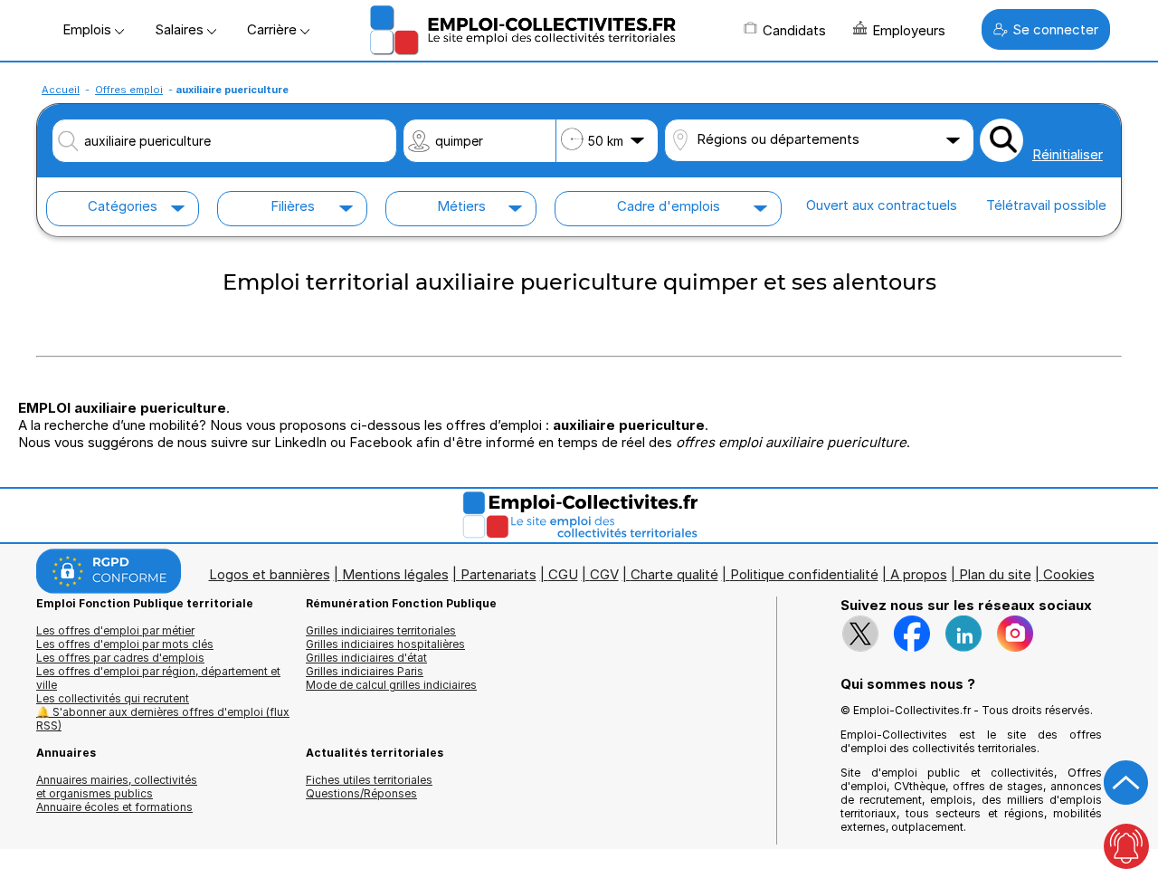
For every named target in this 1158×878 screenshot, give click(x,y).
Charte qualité (674, 574)
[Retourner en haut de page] (1126, 783)
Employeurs (908, 30)
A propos (918, 574)
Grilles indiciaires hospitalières (385, 644)
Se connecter (1055, 29)
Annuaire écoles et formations (114, 807)
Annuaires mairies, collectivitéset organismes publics (116, 786)
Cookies (1069, 574)
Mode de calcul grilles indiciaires (391, 685)
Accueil (61, 89)
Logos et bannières (269, 574)
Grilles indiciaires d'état (366, 657)
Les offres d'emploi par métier (115, 630)
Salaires (181, 29)
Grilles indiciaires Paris (364, 671)
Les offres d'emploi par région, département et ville (158, 678)
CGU (563, 574)
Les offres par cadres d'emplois (120, 657)
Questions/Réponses (361, 793)
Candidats (794, 30)
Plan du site (995, 574)
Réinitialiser (1067, 154)
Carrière (273, 29)
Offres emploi (129, 89)
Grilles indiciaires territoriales (381, 630)
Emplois (88, 29)
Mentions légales (395, 574)
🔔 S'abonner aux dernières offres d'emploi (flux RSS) (163, 718)
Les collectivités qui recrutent (112, 698)
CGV (604, 574)
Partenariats (498, 574)
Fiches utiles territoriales (369, 780)
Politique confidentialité (804, 574)
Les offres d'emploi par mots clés (125, 644)
